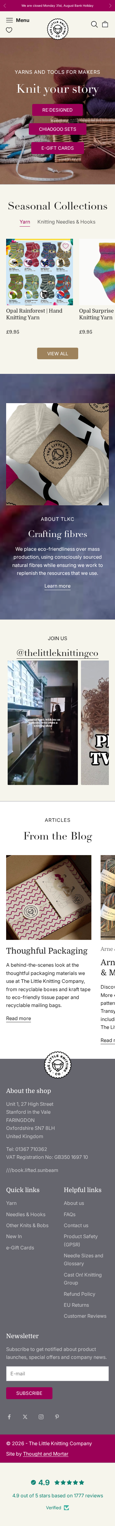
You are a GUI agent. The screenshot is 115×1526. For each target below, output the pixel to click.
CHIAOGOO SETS (57, 129)
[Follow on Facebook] (9, 1417)
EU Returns (76, 1305)
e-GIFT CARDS (57, 148)
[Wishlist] (9, 30)
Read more (18, 1018)
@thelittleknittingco (57, 653)
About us (74, 1203)
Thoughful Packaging (47, 951)
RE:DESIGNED (57, 110)
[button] (43, 723)
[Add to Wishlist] (65, 246)
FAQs (69, 1214)
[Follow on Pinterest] (57, 1417)
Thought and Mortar (45, 1454)
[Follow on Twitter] (25, 1417)
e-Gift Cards (20, 1248)
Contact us (76, 1225)
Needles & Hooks (25, 1214)
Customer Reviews (85, 1316)
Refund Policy (79, 1294)
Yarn (25, 222)
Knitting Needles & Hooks (66, 222)
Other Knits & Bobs (27, 1225)
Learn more (57, 586)
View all (57, 353)
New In (14, 1236)
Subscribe (29, 1393)
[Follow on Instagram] (41, 1417)
